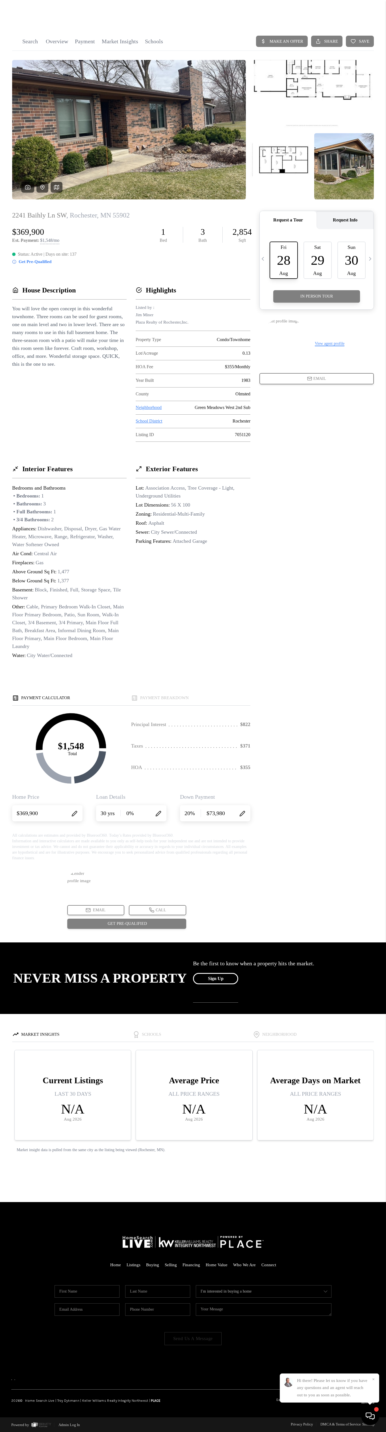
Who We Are (244, 1265)
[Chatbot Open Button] (370, 1416)
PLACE (156, 1401)
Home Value (216, 1265)
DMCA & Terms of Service (340, 1424)
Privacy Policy (302, 1424)
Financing (191, 1265)
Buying (152, 1265)
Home (115, 1265)
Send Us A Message (193, 1338)
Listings (133, 1265)
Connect (268, 1265)
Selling (171, 1265)
